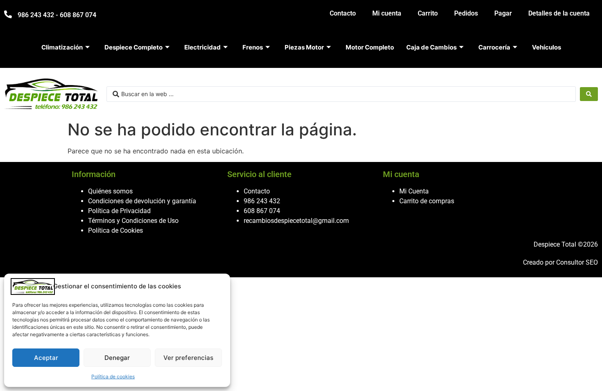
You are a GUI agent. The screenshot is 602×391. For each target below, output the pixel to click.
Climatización (62, 47)
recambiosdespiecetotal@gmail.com (296, 221)
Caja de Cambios (431, 47)
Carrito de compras (426, 201)
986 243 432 (262, 201)
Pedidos (466, 13)
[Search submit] (589, 94)
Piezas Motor (304, 47)
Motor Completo (370, 47)
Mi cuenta (386, 13)
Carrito (428, 13)
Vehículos (546, 47)
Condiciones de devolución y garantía (142, 201)
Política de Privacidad (119, 211)
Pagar (503, 13)
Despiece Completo (133, 47)
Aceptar (46, 358)
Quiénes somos (110, 191)
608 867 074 (262, 211)
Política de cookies (113, 376)
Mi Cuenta (414, 191)
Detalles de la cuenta (559, 13)
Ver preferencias (188, 358)
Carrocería (494, 47)
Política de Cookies (115, 230)
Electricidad (202, 47)
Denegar (117, 358)
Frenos (252, 47)
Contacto (343, 13)
